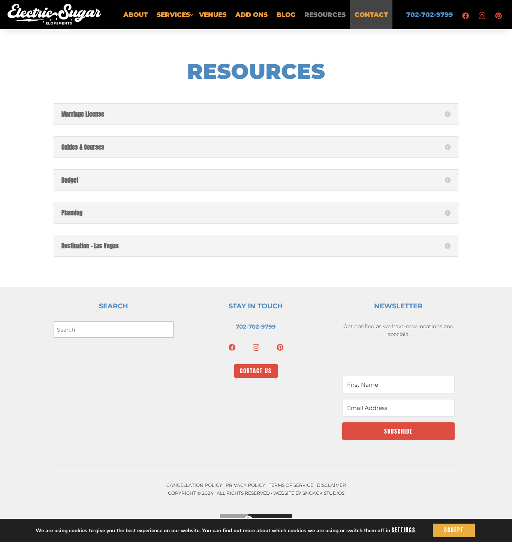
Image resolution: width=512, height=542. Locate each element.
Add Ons (251, 14)
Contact (371, 14)
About (135, 14)
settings (403, 530)
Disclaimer (331, 485)
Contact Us (256, 370)
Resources (325, 14)
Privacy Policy (245, 485)
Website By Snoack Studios (308, 493)
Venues (212, 14)
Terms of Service (291, 485)
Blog (286, 14)
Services (173, 14)
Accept (454, 530)
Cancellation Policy (194, 485)
